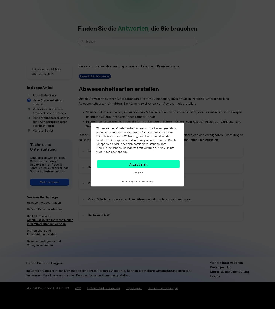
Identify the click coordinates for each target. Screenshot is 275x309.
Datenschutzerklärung (143, 181)
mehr (138, 173)
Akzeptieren (138, 164)
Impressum (127, 181)
